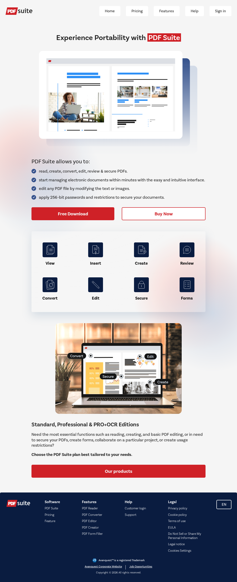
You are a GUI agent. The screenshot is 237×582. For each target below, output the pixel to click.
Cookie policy (177, 515)
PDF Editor (89, 521)
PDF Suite (51, 508)
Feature (50, 521)
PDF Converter (92, 515)
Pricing (49, 515)
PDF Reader (90, 508)
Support (130, 515)
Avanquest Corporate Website (103, 566)
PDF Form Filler (92, 534)
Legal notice (176, 544)
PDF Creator (90, 528)
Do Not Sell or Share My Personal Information (184, 536)
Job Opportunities (140, 566)
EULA (172, 528)
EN (224, 504)
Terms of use (177, 521)
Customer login (135, 508)
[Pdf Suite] (19, 11)
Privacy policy (177, 508)
